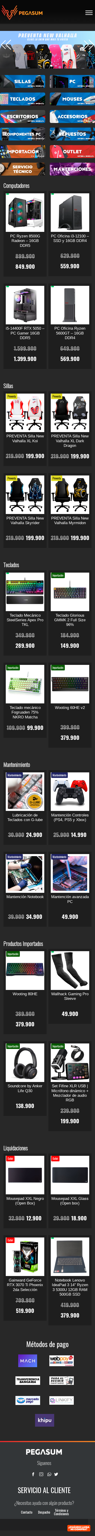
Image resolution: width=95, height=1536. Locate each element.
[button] (89, 45)
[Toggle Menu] (89, 12)
